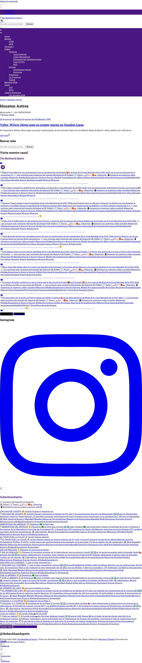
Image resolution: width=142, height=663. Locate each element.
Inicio (7, 36)
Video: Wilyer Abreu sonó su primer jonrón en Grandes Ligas (42, 125)
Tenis (7, 85)
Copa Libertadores (21, 57)
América (13, 51)
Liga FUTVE (19, 62)
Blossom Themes (107, 639)
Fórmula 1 (9, 46)
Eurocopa (17, 72)
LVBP (11, 41)
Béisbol (7, 39)
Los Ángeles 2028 (17, 95)
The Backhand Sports (27, 639)
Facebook (8, 13)
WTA (11, 90)
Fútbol (7, 49)
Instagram (9, 11)
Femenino (13, 74)
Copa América (19, 54)
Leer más (4, 135)
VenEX (12, 80)
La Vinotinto (15, 77)
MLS (15, 64)
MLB (11, 44)
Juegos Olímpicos (12, 92)
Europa (12, 67)
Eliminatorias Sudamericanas (27, 59)
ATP (11, 87)
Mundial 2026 (10, 82)
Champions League (22, 69)
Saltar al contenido (9, 1)
